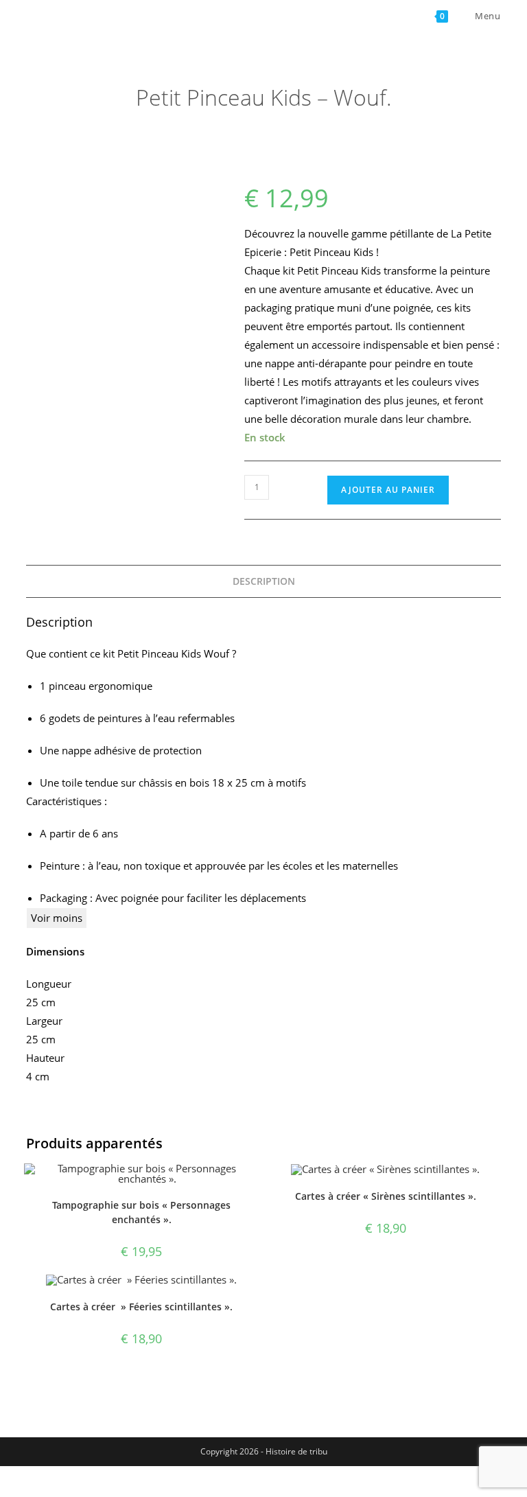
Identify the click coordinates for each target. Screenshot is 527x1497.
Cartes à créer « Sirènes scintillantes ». (385, 1196)
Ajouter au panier (388, 490)
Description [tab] (264, 581)
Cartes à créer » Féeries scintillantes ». (141, 1306)
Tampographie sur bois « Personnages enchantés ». (141, 1212)
